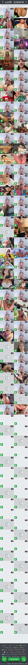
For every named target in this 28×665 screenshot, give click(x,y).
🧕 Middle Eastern (8, 647)
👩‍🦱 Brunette (11, 649)
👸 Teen (22, 647)
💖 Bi (23, 652)
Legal (26, 663)
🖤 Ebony (10, 645)
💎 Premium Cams (6, 656)
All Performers (21, 663)
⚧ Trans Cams (22, 654)
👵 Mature (16, 647)
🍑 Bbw (24, 649)
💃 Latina (16, 645)
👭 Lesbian (18, 652)
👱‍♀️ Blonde (4, 649)
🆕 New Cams (5, 654)
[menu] (4, 659)
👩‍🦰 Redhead (18, 649)
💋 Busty (12, 652)
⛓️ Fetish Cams (16, 656)
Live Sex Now (14, 659)
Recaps (16, 663)
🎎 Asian (4, 645)
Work (13, 663)
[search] (23, 659)
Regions (9, 663)
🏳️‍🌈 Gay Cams (14, 654)
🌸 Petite (6, 652)
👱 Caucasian (23, 645)
